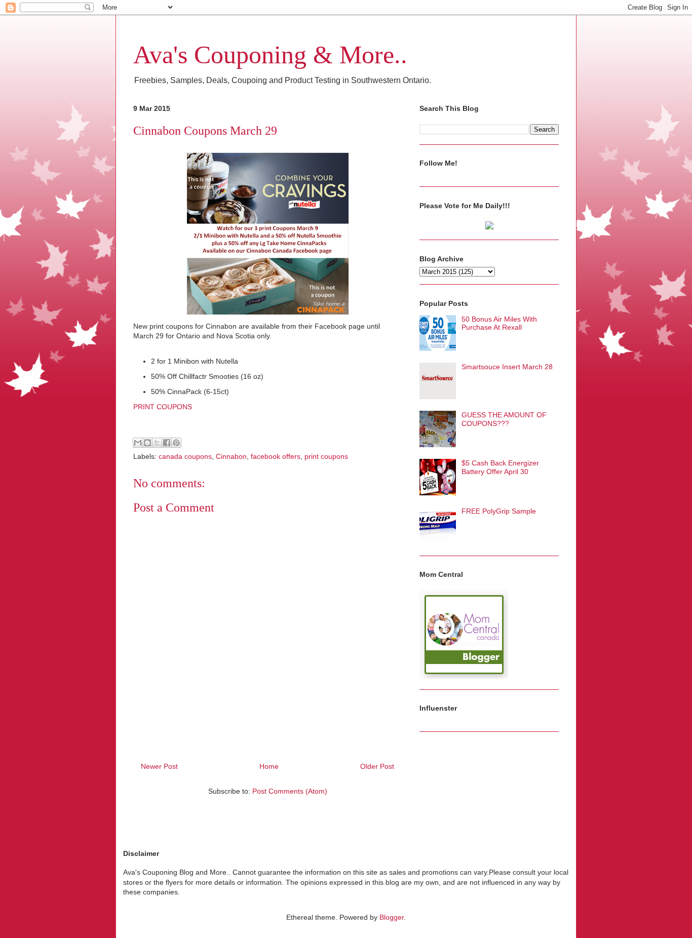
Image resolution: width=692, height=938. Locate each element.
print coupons (326, 456)
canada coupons (185, 456)
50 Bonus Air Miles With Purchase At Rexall (499, 323)
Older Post (377, 766)
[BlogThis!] (147, 443)
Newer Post (159, 766)
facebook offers (275, 456)
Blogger (391, 917)
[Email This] (138, 443)
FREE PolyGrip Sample (499, 511)
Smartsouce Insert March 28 (507, 367)
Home (269, 766)
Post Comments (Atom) (289, 791)
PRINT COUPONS (162, 407)
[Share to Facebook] (167, 443)
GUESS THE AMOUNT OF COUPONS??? (504, 419)
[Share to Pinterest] (176, 443)
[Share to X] (157, 443)
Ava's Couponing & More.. (270, 55)
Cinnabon (231, 456)
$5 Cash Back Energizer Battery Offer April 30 (500, 467)
